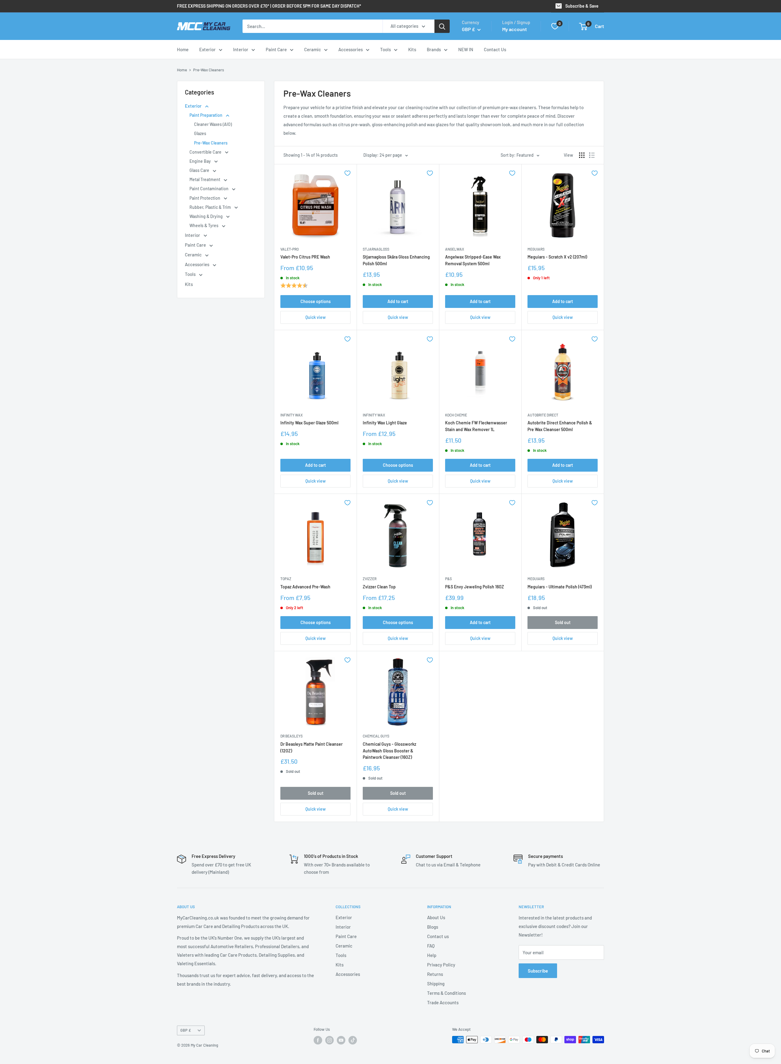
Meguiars (536, 249)
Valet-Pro (289, 249)
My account (514, 29)
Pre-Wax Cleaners (208, 69)
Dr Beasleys (291, 736)
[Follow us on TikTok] (352, 1040)
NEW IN (465, 49)
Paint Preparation (206, 115)
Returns (435, 974)
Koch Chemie (456, 415)
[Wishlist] (555, 26)
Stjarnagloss (376, 249)
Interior (240, 49)
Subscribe (538, 970)
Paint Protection (205, 198)
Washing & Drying (206, 216)
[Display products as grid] (582, 155)
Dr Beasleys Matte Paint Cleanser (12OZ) (311, 747)
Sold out (562, 622)
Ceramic (312, 49)
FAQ (431, 945)
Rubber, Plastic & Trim (210, 207)
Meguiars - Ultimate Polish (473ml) (559, 586)
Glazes (200, 133)
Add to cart (397, 301)
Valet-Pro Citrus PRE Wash (305, 256)
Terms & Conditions (446, 993)
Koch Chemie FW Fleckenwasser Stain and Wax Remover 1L (476, 426)
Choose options (316, 301)
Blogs (432, 927)
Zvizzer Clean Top (379, 586)
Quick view (315, 317)
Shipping (435, 983)
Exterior (207, 49)
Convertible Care (205, 152)
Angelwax (454, 249)
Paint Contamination (209, 188)
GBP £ (185, 1030)
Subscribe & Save (582, 6)
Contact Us (495, 49)
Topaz (285, 579)
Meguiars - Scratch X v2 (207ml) (557, 256)
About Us (436, 917)
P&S (448, 579)
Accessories (350, 49)
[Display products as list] (592, 155)
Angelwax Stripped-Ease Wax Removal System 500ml (473, 260)
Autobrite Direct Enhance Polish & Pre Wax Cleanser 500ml (559, 426)
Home (183, 49)
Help (431, 955)
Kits (412, 49)
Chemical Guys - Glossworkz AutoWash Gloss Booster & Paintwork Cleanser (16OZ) (389, 750)
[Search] (442, 26)
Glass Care (199, 170)
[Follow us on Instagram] (329, 1040)
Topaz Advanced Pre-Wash (305, 586)
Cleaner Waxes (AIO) (213, 124)
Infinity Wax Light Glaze (385, 422)
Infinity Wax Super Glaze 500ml (309, 422)
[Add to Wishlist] (347, 173)
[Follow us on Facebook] (318, 1040)
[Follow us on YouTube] (341, 1040)
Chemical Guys (376, 736)
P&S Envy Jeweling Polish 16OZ (474, 586)
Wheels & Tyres (204, 225)
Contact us (438, 936)
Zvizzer (369, 579)
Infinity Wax (291, 415)
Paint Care (276, 49)
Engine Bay (200, 161)
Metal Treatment (205, 179)
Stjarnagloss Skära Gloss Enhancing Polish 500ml (396, 260)
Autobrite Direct (542, 415)
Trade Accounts (443, 1002)
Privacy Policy (441, 964)
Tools (385, 49)
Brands (434, 49)
